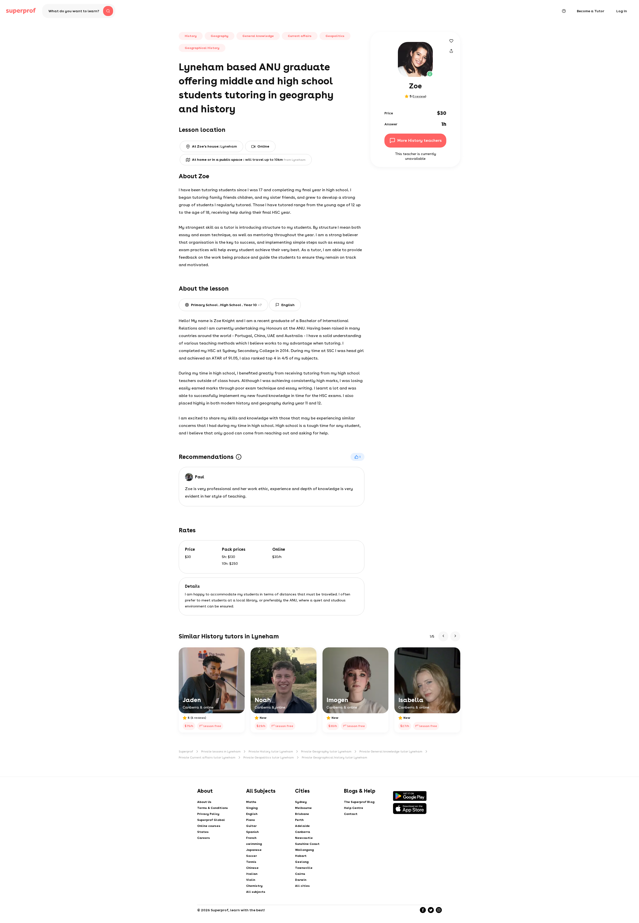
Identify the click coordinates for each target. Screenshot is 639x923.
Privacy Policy (208, 814)
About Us (204, 802)
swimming (254, 844)
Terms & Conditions (212, 808)
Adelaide (302, 826)
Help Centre (353, 808)
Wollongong (304, 850)
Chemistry (254, 886)
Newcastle (304, 838)
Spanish (252, 832)
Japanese (254, 850)
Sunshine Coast (307, 844)
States (203, 832)
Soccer (251, 856)
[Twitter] (431, 910)
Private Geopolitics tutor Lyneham (268, 757)
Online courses (208, 826)
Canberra (302, 832)
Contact (350, 814)
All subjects (255, 892)
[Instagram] (439, 910)
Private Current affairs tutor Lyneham (207, 757)
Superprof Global (211, 820)
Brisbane (302, 814)
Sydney (301, 802)
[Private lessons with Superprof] (21, 11)
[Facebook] (423, 910)
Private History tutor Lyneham (271, 751)
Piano (250, 820)
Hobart (301, 856)
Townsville (304, 868)
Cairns (300, 874)
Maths (251, 802)
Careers (203, 838)
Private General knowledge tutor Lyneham (390, 751)
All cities (302, 886)
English (251, 814)
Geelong (302, 862)
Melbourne (303, 808)
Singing (252, 808)
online (263, 146)
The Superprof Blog (359, 802)
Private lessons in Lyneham (221, 751)
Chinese (252, 868)
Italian (251, 874)
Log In (621, 11)
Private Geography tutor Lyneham (326, 751)
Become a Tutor (590, 11)
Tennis (251, 862)
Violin (250, 880)
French (251, 838)
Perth (299, 820)
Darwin (300, 880)
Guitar (251, 826)
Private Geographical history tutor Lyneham (334, 757)
